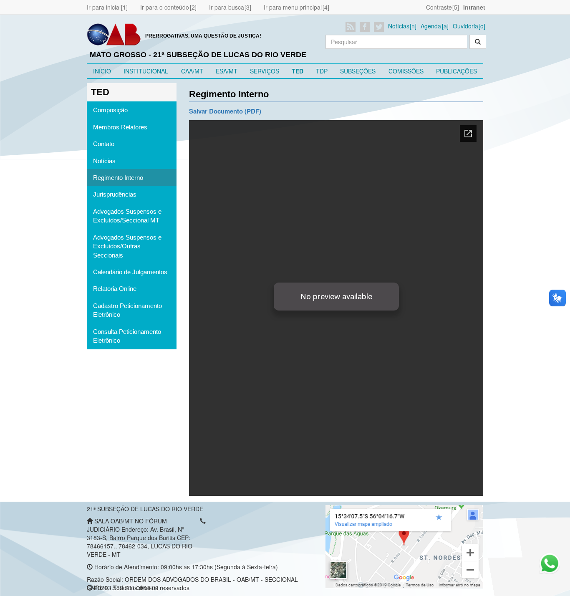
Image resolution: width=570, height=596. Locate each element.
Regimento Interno (118, 177)
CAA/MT (192, 71)
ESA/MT (226, 71)
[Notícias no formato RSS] (352, 27)
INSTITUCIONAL (146, 71)
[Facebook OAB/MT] (366, 27)
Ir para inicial (104, 7)
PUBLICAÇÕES (456, 71)
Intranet (474, 7)
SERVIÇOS (264, 71)
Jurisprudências (114, 194)
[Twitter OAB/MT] (380, 27)
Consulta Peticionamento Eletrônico (127, 336)
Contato (103, 143)
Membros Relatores (120, 127)
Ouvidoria (465, 26)
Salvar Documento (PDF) (225, 111)
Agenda (431, 26)
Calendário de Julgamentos (130, 271)
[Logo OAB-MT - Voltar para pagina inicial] (114, 34)
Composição (110, 110)
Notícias (398, 26)
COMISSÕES (406, 71)
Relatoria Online (114, 288)
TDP (322, 71)
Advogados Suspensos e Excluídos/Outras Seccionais (127, 246)
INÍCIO (102, 71)
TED (297, 71)
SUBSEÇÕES (358, 71)
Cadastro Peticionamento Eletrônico (127, 310)
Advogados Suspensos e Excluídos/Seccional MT (127, 216)
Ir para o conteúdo (164, 7)
